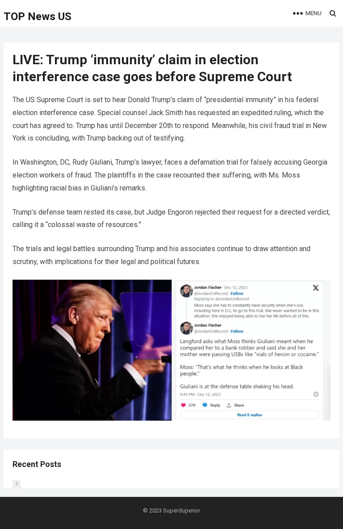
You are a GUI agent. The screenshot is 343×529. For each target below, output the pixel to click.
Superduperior (181, 510)
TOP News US (37, 16)
